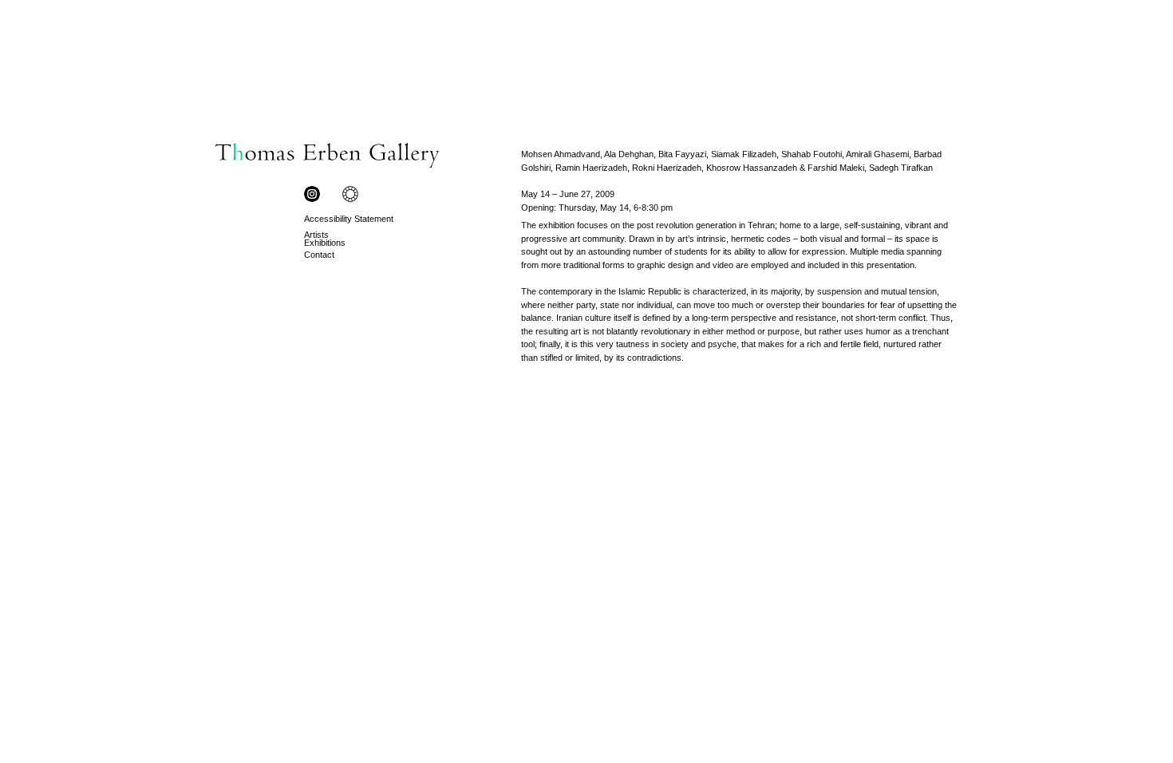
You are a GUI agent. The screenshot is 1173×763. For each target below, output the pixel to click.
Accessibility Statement (348, 218)
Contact (319, 254)
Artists (316, 234)
